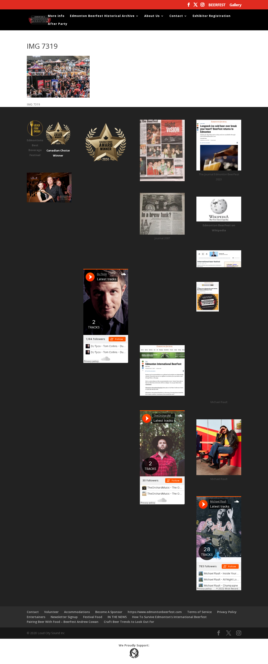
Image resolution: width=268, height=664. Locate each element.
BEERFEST (216, 5)
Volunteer (51, 612)
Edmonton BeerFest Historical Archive (102, 16)
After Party (57, 24)
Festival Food (92, 617)
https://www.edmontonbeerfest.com (155, 612)
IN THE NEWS (117, 617)
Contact (176, 16)
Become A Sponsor (108, 612)
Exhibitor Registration (212, 16)
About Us (152, 16)
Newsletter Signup (64, 617)
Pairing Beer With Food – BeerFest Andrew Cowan (62, 622)
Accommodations (77, 612)
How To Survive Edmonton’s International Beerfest (169, 617)
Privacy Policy (227, 612)
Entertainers (36, 617)
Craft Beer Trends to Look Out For (129, 622)
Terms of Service (199, 612)
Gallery (235, 5)
